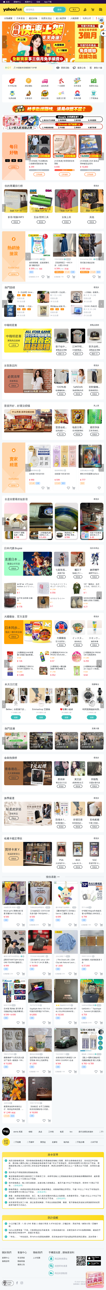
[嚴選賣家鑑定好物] (53, 41)
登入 (74, 9)
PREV (4, 208)
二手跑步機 (79, 1142)
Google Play (94, 1263)
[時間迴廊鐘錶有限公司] (92, 703)
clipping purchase (48, 276)
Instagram (21, 1283)
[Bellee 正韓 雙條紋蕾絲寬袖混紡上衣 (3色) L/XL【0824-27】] (12, 695)
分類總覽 (8, 18)
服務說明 (5, 1261)
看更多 (96, 185)
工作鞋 (51, 1131)
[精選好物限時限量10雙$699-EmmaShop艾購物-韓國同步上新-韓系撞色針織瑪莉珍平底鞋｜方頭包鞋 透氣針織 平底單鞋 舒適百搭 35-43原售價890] (37, 695)
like (43, 276)
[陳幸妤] (78, 126)
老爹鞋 (54, 1142)
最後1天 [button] (61, 353)
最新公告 (21, 1264)
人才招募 (36, 1257)
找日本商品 (94, 548)
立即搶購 (39, 174)
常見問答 (21, 1257)
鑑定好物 (33, 18)
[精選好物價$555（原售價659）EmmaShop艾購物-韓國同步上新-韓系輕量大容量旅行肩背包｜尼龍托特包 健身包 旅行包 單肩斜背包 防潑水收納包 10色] (49, 691)
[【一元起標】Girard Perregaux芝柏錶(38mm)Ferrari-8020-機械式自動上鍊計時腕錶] (99, 691)
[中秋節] (95, 118)
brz (71, 1131)
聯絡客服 (21, 1261)
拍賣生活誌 (46, 18)
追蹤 (16, 717)
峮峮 (30, 1131)
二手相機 (17, 1142)
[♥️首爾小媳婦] (66, 703)
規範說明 (18, 1185)
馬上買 (96, 405)
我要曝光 (14, 167)
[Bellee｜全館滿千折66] (16, 703)
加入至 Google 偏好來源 (101, 26)
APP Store (94, 1258)
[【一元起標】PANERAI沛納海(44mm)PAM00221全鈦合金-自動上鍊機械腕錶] (88, 695)
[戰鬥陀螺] (95, 126)
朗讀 (101, 20)
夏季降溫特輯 (18, 68)
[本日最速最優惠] (95, 1279)
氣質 (62, 1131)
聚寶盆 (43, 1142)
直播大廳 (95, 728)
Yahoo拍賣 (12, 9)
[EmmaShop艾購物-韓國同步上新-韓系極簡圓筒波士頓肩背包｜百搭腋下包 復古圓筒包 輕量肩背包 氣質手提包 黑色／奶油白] (49, 699)
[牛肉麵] (61, 126)
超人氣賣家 (61, 18)
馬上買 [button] (61, 434)
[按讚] (24, 528)
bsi (8, 1283)
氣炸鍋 (66, 1142)
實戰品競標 (94, 325)
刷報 (5, 1131)
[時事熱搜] (53, 109)
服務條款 (76, 1284)
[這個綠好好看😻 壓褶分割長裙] (74, 691)
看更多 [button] (13, 385)
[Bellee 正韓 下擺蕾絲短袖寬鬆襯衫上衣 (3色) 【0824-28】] (23, 691)
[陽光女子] (44, 118)
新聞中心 (5, 1257)
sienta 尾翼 (17, 1131)
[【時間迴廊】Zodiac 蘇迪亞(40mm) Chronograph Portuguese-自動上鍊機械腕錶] (99, 699)
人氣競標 (74, 18)
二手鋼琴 (30, 1142)
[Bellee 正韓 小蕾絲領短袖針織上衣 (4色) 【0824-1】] (23, 699)
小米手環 (94, 1142)
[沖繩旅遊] (44, 126)
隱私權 (83, 1284)
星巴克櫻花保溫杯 (86, 1131)
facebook (17, 1283)
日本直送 (21, 18)
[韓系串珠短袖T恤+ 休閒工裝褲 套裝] (62, 695)
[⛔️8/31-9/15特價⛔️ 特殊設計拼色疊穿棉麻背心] (74, 699)
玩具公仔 (87, 18)
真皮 (40, 1131)
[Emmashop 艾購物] (41, 703)
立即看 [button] (13, 345)
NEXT (102, 208)
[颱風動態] (61, 118)
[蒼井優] (78, 118)
